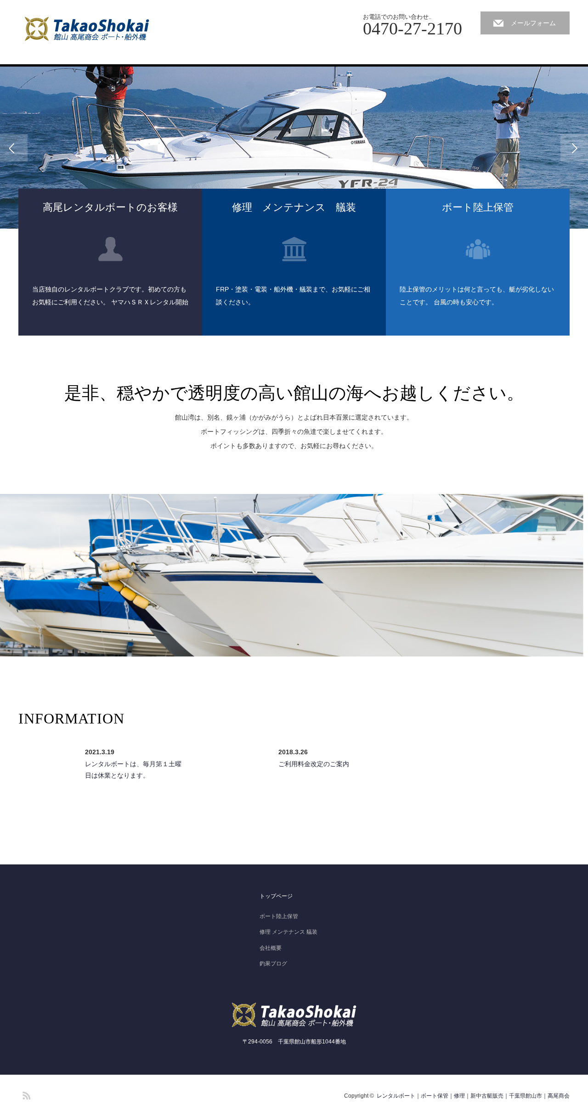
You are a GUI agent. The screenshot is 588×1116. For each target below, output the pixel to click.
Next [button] (574, 148)
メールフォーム (533, 23)
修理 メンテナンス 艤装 (288, 932)
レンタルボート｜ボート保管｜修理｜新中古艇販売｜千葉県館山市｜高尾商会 (473, 1096)
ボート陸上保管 (279, 916)
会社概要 (271, 948)
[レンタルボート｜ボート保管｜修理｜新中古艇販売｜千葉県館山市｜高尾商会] (89, 28)
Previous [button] (14, 148)
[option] (294, 148)
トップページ (276, 896)
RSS (25, 1094)
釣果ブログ (273, 963)
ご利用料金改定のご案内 (313, 764)
